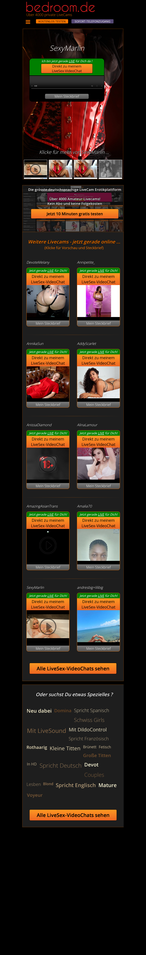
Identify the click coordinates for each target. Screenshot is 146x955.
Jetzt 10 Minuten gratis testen (75, 213)
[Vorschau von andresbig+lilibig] (98, 640)
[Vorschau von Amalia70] (98, 559)
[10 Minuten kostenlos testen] (32, 20)
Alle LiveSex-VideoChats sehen (73, 668)
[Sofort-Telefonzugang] (34, 20)
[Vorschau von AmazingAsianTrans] (48, 531)
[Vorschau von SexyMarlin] (48, 640)
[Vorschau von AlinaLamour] (98, 478)
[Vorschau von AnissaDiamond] (48, 478)
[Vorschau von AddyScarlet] (98, 397)
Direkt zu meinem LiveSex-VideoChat (67, 68)
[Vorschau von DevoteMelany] (48, 315)
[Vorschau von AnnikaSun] (48, 397)
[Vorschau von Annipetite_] (98, 315)
